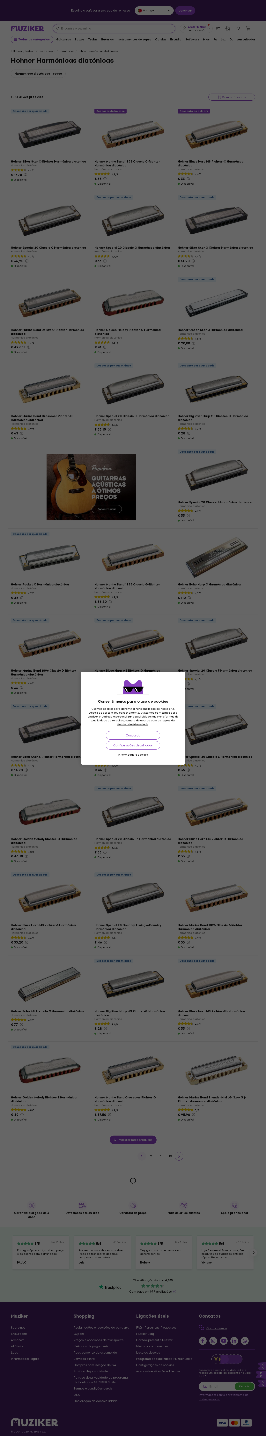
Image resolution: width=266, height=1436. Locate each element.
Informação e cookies (133, 755)
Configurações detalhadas (133, 745)
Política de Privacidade (132, 724)
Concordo (133, 735)
